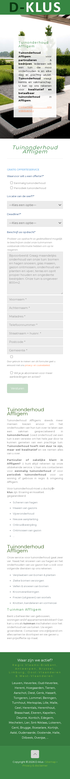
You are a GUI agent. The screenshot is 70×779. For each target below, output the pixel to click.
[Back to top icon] (35, 754)
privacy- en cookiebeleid (37, 365)
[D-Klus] (35, 7)
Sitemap (50, 761)
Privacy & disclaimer (35, 765)
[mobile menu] (64, 7)
